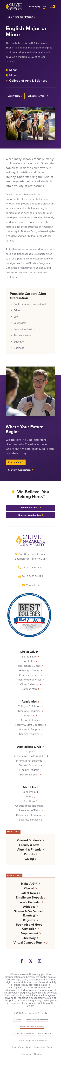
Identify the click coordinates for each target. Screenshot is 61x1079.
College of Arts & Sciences (28, 80)
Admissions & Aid (29, 747)
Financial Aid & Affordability (29, 756)
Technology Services (29, 679)
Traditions (29, 801)
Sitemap (38, 1054)
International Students (29, 760)
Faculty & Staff (29, 845)
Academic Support (29, 729)
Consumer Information (29, 815)
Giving (29, 796)
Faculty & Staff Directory (29, 725)
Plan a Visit (14, 462)
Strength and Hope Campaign (29, 927)
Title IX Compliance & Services (32, 1040)
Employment (29, 933)
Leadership (29, 792)
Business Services (29, 819)
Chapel (29, 888)
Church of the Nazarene (29, 805)
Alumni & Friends (29, 849)
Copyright (17, 1019)
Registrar (29, 715)
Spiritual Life (29, 656)
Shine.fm (26, 1054)
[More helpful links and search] (50, 6)
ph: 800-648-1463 (32, 567)
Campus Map (29, 689)
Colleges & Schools (29, 706)
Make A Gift (29, 884)
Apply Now (14, 96)
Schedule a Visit (37, 96)
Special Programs (29, 734)
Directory (29, 938)
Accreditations (29, 720)
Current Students (29, 840)
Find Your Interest (24, 17)
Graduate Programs (29, 711)
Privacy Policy (44, 1033)
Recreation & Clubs (29, 665)
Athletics (29, 661)
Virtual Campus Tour (31, 942)
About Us (29, 787)
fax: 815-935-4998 (32, 576)
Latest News (29, 893)
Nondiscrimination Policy (32, 1026)
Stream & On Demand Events (32, 913)
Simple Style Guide (43, 1047)
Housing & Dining (29, 670)
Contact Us (32, 585)
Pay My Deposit (29, 774)
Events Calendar (29, 902)
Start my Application (19, 470)
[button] (34, 6)
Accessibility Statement (37, 1019)
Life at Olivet (29, 652)
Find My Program (29, 770)
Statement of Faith (29, 810)
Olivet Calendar (29, 684)
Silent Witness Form (21, 1047)
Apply (29, 751)
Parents (29, 854)
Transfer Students (29, 765)
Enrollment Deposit (29, 897)
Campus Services (29, 675)
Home (9, 17)
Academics (29, 701)
